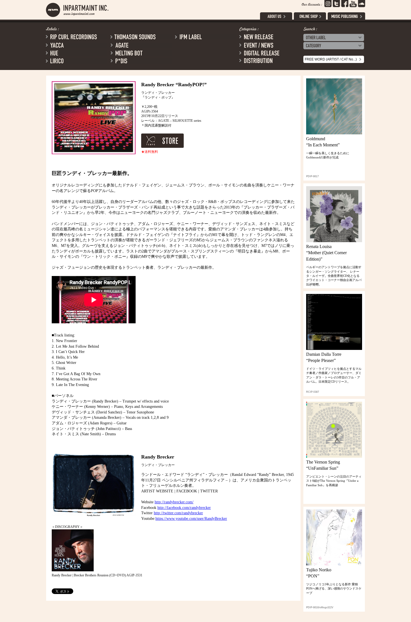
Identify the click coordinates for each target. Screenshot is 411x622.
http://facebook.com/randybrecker (184, 508)
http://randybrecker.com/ (174, 502)
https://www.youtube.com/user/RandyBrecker (191, 518)
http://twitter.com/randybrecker (178, 513)
